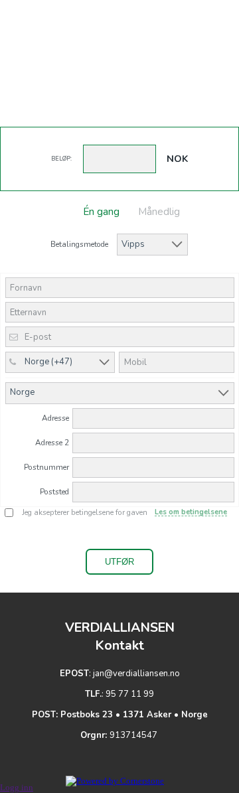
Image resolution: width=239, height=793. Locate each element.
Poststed (54, 491)
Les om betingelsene (191, 512)
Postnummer (46, 467)
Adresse (55, 418)
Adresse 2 (52, 442)
